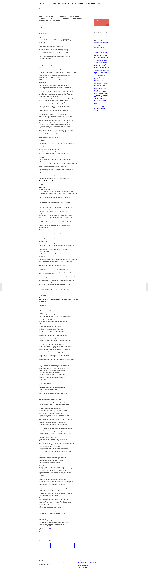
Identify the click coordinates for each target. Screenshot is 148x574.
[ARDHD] (41, 3)
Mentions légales (80, 564)
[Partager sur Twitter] (40, 533)
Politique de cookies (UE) (81, 567)
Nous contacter (79, 560)
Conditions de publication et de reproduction (86, 562)
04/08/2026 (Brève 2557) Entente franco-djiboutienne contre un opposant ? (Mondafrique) (101, 44)
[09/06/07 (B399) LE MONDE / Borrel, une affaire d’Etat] (59, 545)
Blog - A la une (43, 9)
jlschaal (57, 22)
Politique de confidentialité (82, 565)
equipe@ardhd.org (43, 567)
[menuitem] (56, 3)
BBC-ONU (48, 22)
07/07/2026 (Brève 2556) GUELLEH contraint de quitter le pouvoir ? (101, 49)
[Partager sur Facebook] (40, 531)
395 (45, 528)
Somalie (52, 22)
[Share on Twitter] (40, 535)
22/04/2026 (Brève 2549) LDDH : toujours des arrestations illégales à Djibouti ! (101, 102)
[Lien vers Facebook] (105, 3)
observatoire (48, 528)
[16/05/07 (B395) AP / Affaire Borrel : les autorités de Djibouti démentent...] (1, 287)
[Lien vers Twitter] (108, 3)
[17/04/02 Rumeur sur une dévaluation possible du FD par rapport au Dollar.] (77, 545)
